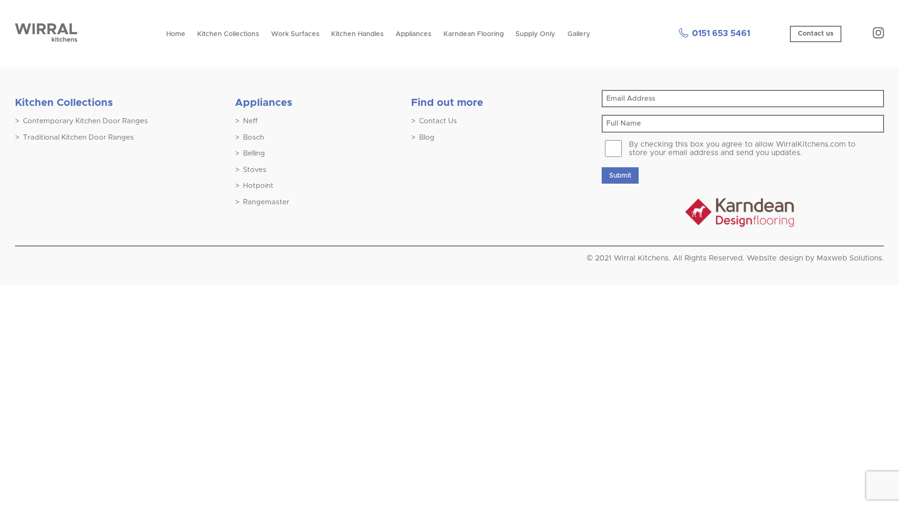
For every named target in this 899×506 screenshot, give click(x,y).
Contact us (815, 33)
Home (175, 34)
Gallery (578, 34)
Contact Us (438, 121)
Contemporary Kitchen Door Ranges (85, 121)
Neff (250, 121)
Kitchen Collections (228, 34)
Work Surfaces (295, 34)
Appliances (413, 34)
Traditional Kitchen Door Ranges (78, 137)
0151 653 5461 (721, 34)
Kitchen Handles (357, 34)
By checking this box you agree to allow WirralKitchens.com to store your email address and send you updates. (742, 148)
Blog (427, 137)
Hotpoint (258, 185)
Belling (254, 153)
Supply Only (535, 34)
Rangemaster (266, 202)
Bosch (253, 137)
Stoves (254, 169)
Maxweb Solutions (849, 258)
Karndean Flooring (473, 34)
